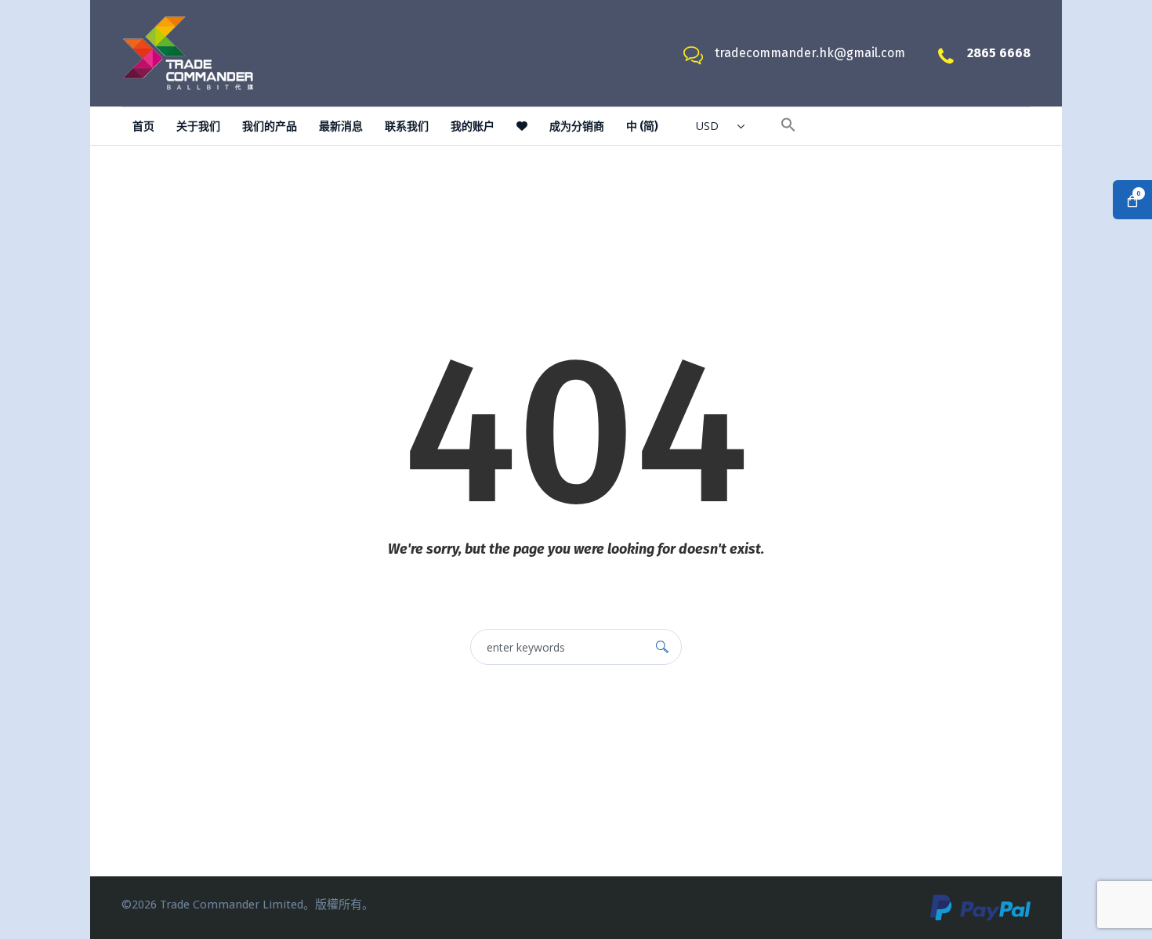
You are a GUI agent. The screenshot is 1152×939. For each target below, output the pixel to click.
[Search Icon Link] (788, 127)
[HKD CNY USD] (719, 129)
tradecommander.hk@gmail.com (810, 52)
